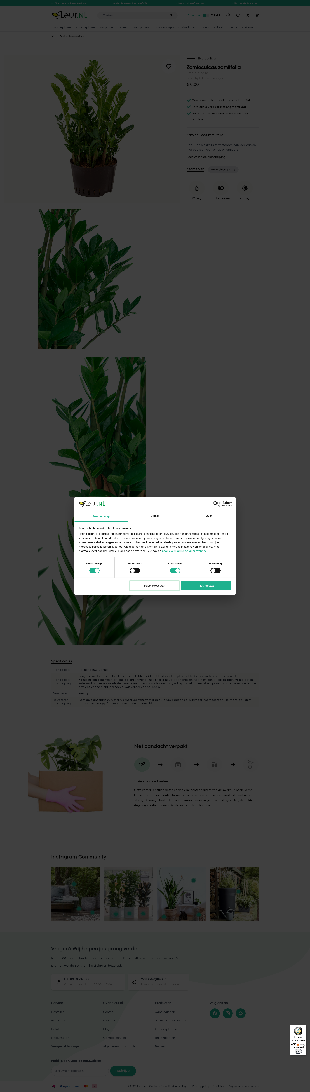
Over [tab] (209, 515)
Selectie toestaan (154, 585)
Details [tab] (155, 515)
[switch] (135, 570)
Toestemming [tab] (101, 516)
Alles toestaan (206, 585)
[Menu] (304, 1027)
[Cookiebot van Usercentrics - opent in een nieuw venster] (216, 504)
